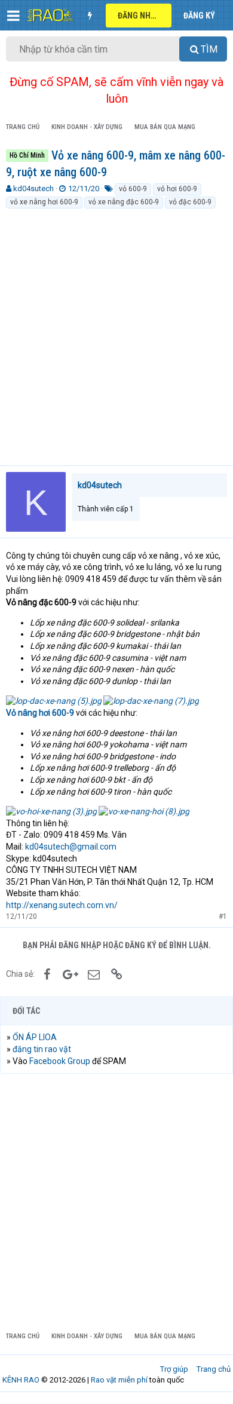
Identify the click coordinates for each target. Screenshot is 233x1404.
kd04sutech (33, 188)
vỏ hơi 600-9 (177, 189)
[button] (13, 15)
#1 (223, 916)
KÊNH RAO (20, 1379)
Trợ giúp (174, 1369)
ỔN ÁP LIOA (35, 1037)
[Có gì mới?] (89, 15)
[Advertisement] (116, 332)
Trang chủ (214, 1369)
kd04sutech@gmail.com (70, 846)
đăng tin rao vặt (42, 1049)
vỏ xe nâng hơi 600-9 (44, 202)
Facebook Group (59, 1061)
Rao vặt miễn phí (119, 1379)
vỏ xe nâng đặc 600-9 (123, 202)
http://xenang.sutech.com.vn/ (62, 905)
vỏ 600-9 (133, 189)
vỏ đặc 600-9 (190, 202)
